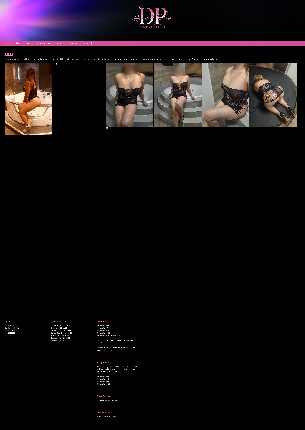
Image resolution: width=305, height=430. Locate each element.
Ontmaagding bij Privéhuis (107, 400)
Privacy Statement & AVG (106, 416)
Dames (28, 43)
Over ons (74, 43)
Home (7, 43)
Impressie (61, 43)
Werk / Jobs (88, 43)
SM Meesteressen (44, 43)
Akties (17, 43)
